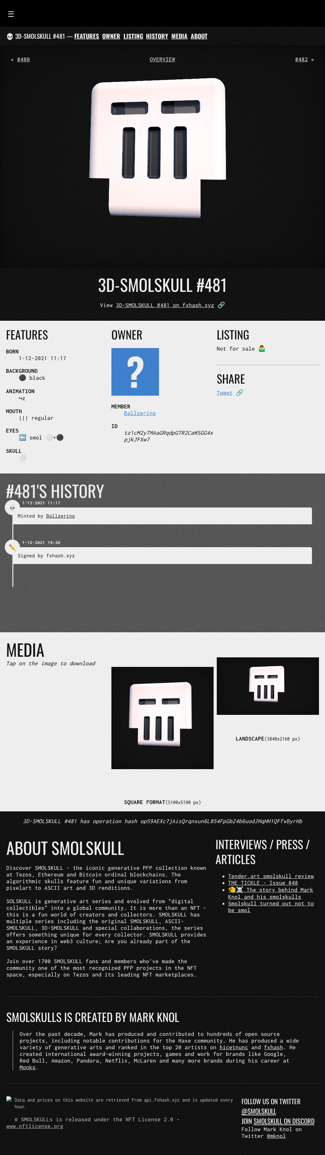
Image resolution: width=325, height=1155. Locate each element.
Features (86, 36)
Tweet (225, 392)
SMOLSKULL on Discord (284, 1121)
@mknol (276, 1135)
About (199, 36)
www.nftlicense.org (34, 1126)
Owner (111, 36)
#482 (301, 59)
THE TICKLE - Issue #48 (263, 882)
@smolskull (259, 1111)
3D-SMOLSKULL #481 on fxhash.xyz (165, 305)
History (157, 36)
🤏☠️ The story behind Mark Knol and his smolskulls (270, 893)
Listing (133, 36)
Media (179, 36)
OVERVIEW (162, 59)
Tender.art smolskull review (271, 876)
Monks (28, 1067)
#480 (23, 59)
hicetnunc (234, 1047)
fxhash (273, 1047)
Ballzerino (140, 413)
